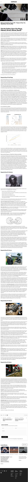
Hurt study (3, 63)
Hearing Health (12, 474)
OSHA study (20, 82)
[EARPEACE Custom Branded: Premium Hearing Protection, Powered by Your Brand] (14, 450)
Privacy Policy (15, 438)
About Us (16, 474)
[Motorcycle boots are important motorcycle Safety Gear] (14, 370)
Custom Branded (16, 476)
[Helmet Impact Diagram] (14, 220)
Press (15, 477)
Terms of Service (19, 438)
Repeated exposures (13, 102)
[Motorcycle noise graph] (14, 140)
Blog (15, 478)
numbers (9, 189)
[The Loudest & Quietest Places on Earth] (23, 450)
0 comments (7, 454)
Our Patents (16, 473)
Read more (2, 463)
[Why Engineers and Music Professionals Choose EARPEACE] (5, 450)
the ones (5, 334)
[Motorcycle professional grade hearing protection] (14, 119)
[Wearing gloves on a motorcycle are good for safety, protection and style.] (14, 309)
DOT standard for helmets (17, 275)
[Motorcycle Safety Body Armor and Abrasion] (14, 258)
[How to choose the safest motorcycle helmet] (14, 180)
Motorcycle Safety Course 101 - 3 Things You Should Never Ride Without (7, 420)
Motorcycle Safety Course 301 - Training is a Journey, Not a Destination (19, 420)
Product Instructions (12, 476)
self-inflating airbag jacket (10, 284)
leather (13, 266)
